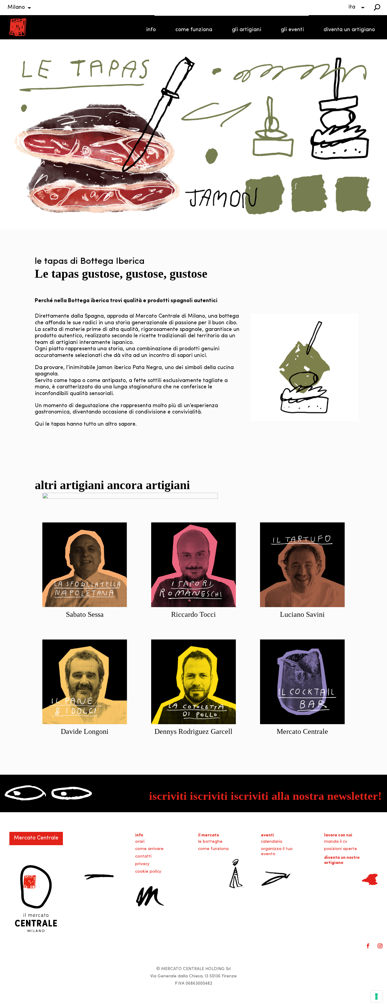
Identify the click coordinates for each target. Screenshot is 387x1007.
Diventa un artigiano (349, 30)
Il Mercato (208, 835)
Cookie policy (148, 871)
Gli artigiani (246, 30)
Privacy (142, 864)
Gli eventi (292, 30)
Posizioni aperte (340, 849)
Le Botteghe (210, 841)
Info (151, 30)
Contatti (143, 856)
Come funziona (193, 30)
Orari (140, 841)
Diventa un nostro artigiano (341, 860)
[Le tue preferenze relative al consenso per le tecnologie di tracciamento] (376, 996)
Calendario (271, 841)
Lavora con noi (338, 835)
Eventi (267, 835)
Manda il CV (335, 841)
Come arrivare (149, 849)
